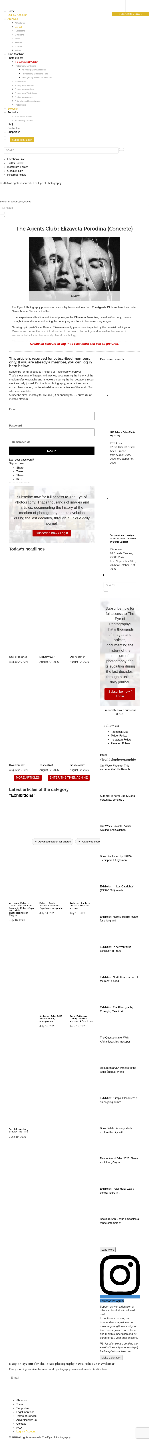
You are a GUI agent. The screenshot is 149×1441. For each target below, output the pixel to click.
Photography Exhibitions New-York (37, 77)
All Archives (20, 23)
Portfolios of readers (24, 116)
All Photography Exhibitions (34, 70)
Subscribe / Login (22, 139)
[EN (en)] (122, 10)
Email (12, 409)
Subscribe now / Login (52, 533)
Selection (12, 108)
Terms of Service (26, 1415)
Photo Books (20, 105)
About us (21, 1400)
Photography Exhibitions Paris (35, 74)
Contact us (13, 128)
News (17, 38)
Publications (20, 31)
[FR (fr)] (122, 6)
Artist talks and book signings (28, 101)
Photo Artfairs (21, 81)
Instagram (17, 166)
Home (11, 11)
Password (15, 425)
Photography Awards (24, 97)
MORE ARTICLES (28, 777)
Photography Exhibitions (25, 66)
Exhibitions (19, 35)
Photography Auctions (24, 89)
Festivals (19, 42)
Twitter (15, 163)
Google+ (15, 170)
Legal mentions (25, 1412)
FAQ (10, 124)
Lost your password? (21, 459)
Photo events (15, 57)
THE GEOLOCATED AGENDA (26, 62)
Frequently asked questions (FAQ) (120, 711)
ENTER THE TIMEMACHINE (69, 777)
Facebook (16, 159)
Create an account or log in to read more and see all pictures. (74, 343)
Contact (21, 1423)
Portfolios (13, 112)
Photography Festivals (25, 85)
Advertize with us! (26, 1419)
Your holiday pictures (24, 120)
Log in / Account (17, 14)
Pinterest (16, 174)
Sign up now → (18, 463)
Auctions (18, 46)
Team (19, 1404)
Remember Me (20, 441)
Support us (13, 131)
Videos (18, 50)
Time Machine (15, 54)
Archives (12, 18)
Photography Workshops (26, 93)
